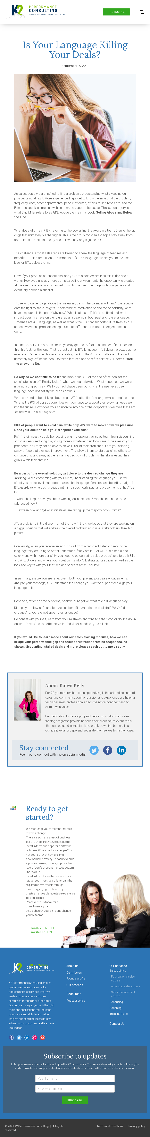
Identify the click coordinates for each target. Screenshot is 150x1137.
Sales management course (123, 994)
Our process (74, 985)
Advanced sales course (125, 986)
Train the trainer (119, 1013)
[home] (36, 12)
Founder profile (75, 978)
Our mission (74, 972)
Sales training (118, 970)
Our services (118, 966)
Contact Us (117, 1024)
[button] (142, 12)
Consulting (116, 1002)
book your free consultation (43, 929)
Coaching (115, 1007)
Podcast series (75, 1000)
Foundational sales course (123, 978)
